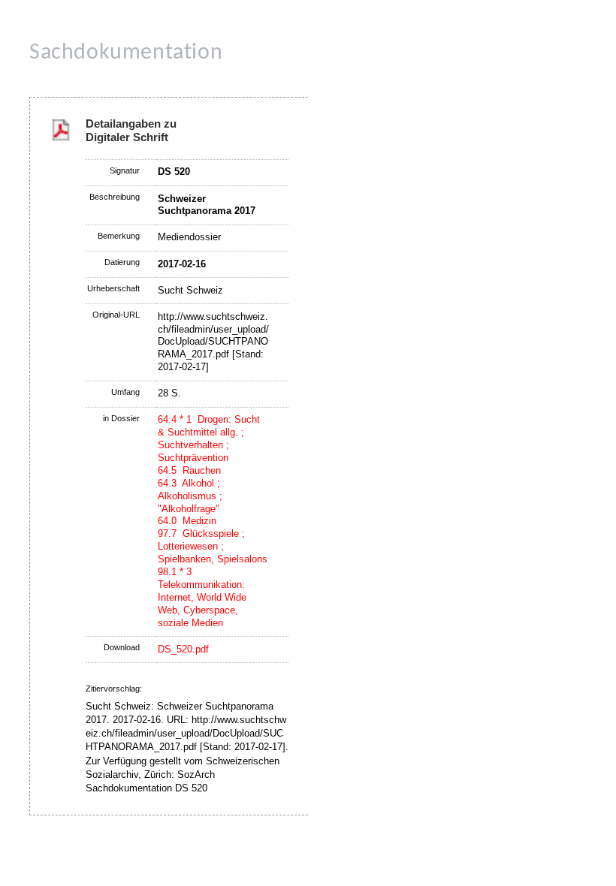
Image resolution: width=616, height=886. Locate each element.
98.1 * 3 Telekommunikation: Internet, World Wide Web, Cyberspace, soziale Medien (202, 597)
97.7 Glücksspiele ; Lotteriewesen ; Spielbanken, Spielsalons (212, 546)
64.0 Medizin (187, 520)
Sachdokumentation (125, 53)
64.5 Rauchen (189, 470)
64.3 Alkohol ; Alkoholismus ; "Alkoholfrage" (190, 496)
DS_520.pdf (183, 649)
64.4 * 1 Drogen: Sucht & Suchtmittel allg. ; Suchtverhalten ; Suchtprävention (209, 438)
